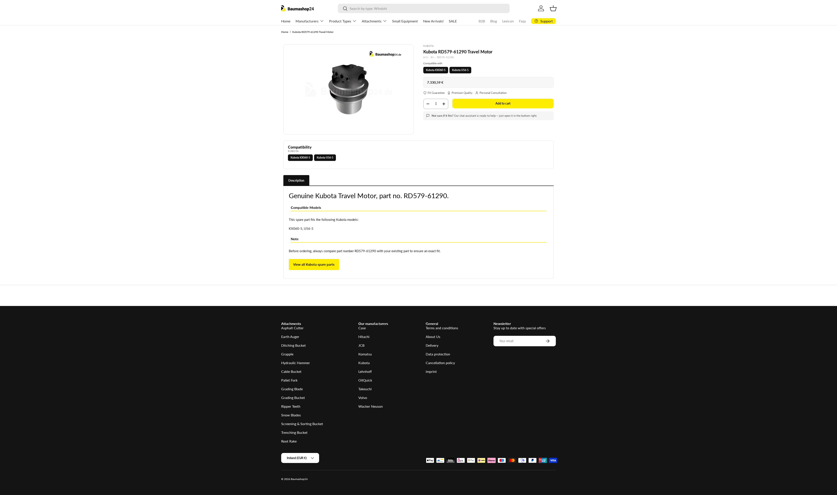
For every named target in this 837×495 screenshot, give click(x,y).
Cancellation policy (440, 363)
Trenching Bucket (294, 432)
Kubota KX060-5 (436, 70)
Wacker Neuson (370, 406)
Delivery (432, 345)
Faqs (522, 21)
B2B (482, 21)
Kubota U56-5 (460, 70)
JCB (361, 345)
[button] (553, 8)
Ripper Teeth (290, 406)
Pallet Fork (289, 380)
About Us (433, 337)
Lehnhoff (365, 371)
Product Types (340, 21)
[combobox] (423, 8)
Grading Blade (292, 389)
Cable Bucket (291, 371)
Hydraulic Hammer (295, 363)
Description (296, 180)
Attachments (371, 21)
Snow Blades (291, 415)
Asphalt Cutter (292, 328)
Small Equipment (405, 21)
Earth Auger (290, 337)
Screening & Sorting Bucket (302, 424)
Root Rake (289, 441)
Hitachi (363, 337)
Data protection (438, 354)
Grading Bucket (293, 397)
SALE (453, 21)
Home (285, 21)
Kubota (364, 363)
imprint (431, 371)
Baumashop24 (299, 479)
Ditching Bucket (293, 345)
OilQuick (365, 380)
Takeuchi (365, 389)
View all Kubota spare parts (314, 264)
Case (362, 328)
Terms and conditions (442, 328)
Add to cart (502, 103)
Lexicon (508, 21)
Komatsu (365, 354)
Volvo (362, 397)
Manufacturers (307, 21)
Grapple (287, 354)
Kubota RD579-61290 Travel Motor (312, 32)
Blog (493, 21)
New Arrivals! (433, 21)
